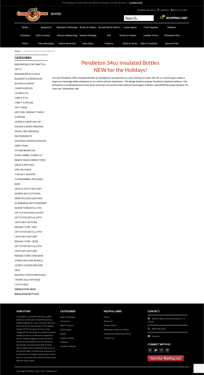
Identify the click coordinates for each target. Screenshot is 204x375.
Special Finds (171, 43)
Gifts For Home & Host (29, 212)
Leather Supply (67, 338)
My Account (180, 10)
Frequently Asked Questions (117, 333)
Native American (67, 43)
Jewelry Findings (87, 35)
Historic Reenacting (67, 35)
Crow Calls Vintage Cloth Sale (27, 282)
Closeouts (21, 93)
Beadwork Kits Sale (27, 73)
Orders (163, 10)
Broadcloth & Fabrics (109, 27)
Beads (25, 27)
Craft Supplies (151, 27)
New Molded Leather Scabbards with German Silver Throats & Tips (31, 203)
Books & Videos (88, 27)
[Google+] (161, 350)
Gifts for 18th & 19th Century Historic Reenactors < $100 (28, 236)
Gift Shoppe (66, 329)
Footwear (25, 35)
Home (17, 51)
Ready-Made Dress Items (30, 159)
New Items (88, 43)
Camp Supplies (24, 88)
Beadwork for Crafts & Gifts (30, 66)
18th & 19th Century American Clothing (28, 191)
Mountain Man (172, 35)
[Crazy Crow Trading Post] (44, 14)
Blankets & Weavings (28, 78)
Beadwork (46, 27)
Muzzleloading (46, 43)
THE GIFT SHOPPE (25, 174)
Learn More (136, 2)
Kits (109, 35)
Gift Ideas (21, 107)
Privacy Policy (110, 325)
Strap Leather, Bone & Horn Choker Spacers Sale (29, 265)
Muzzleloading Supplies (30, 140)
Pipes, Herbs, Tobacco (28, 155)
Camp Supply (130, 27)
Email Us (156, 336)
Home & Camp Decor (28, 121)
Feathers (171, 27)
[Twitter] (155, 350)
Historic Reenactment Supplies (30, 114)
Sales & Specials (24, 164)
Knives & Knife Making (29, 126)
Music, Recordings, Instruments (27, 133)
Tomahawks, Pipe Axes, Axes (29, 181)
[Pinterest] (167, 350)
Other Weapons (25, 150)
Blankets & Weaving (67, 27)
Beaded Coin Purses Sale (30, 274)
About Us (108, 321)
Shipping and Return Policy (116, 329)
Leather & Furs (151, 35)
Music (25, 43)
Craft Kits (21, 97)
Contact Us (109, 338)
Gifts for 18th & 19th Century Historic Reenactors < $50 (28, 222)
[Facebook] (150, 350)
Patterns (109, 43)
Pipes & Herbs (130, 43)
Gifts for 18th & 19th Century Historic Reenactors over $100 (29, 251)
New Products (67, 325)
